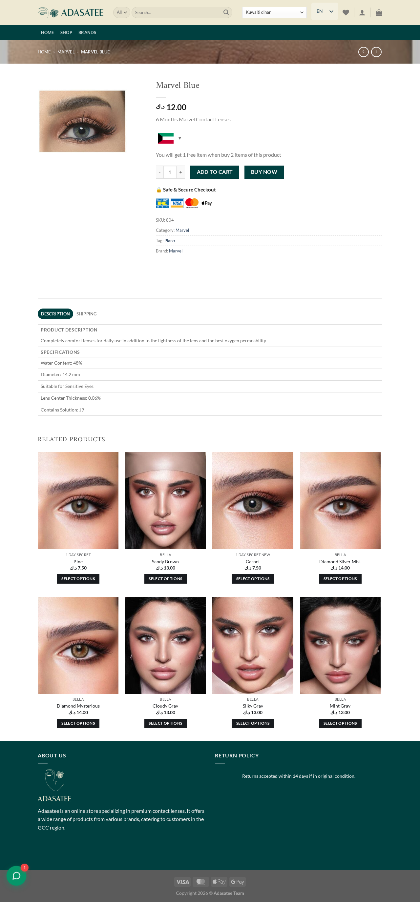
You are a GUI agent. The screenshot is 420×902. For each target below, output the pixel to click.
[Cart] (379, 12)
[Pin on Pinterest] (209, 265)
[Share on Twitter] (185, 265)
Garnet (253, 561)
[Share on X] (173, 265)
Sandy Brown (165, 561)
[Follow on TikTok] (67, 852)
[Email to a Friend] (197, 265)
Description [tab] (55, 313)
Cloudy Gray (165, 706)
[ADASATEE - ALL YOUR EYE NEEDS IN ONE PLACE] (70, 12)
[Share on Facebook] (162, 265)
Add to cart (215, 172)
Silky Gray (253, 706)
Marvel (66, 51)
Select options (78, 578)
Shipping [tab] (86, 313)
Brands (87, 32)
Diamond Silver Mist (340, 561)
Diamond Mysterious (78, 706)
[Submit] (226, 12)
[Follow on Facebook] (43, 852)
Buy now (264, 172)
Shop (66, 32)
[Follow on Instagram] (55, 852)
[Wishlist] (346, 12)
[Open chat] (16, 876)
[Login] (362, 12)
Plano (169, 240)
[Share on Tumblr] (221, 265)
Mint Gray (340, 706)
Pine (78, 561)
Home (47, 32)
